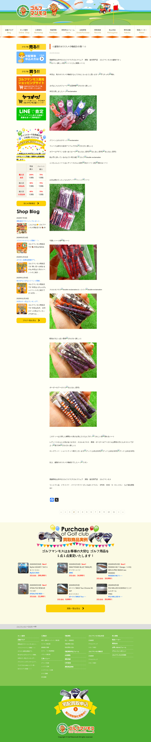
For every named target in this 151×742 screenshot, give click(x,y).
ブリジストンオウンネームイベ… (27, 661)
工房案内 (38, 31)
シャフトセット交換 (47, 670)
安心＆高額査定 (29, 203)
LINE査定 (68, 663)
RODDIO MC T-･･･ (115, 576)
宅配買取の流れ (69, 644)
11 (114, 512)
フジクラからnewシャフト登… (27, 665)
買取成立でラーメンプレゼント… (29, 221)
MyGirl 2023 (34, 573)
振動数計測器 (45, 647)
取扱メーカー (141, 31)
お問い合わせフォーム (119, 647)
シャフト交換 (45, 666)
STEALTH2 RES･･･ (37, 594)
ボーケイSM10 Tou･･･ (77, 597)
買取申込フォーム (68, 31)
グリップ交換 (45, 663)
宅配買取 (53, 31)
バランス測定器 (45, 654)
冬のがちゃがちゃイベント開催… (29, 281)
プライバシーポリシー (119, 651)
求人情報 (115, 636)
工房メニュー (45, 658)
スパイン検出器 (45, 644)
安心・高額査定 (69, 640)
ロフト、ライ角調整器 (47, 651)
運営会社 (115, 643)
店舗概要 (91, 640)
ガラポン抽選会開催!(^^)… (26, 260)
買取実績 (97, 31)
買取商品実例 (69, 667)
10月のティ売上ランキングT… (28, 301)
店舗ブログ (9, 31)
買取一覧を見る (73, 608)
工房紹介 (44, 636)
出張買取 (83, 31)
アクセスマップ (93, 644)
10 (109, 512)
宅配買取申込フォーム (72, 651)
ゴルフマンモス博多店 (127, 31)
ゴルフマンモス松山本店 (112, 31)
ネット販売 (24, 31)
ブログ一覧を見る (29, 320)
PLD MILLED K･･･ (115, 597)
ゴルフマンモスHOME (119, 655)
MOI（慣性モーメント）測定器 (50, 640)
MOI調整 (43, 677)
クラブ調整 (44, 673)
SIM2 (71, 573)
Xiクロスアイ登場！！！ (25, 668)
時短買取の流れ (69, 647)
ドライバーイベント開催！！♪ (28, 240)
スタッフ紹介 (92, 647)
